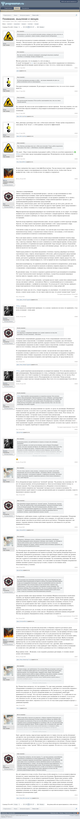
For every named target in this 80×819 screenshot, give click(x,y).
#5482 (76, 91)
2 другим (28, 364)
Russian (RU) (11, 813)
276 (31, 27)
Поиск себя (13, 21)
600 (38, 27)
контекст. (10, 24)
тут (32, 63)
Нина (4, 89)
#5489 (76, 361)
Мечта (21, 116)
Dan (31, 21)
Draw (18, 299)
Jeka (24, 299)
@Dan (18, 154)
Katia (24, 364)
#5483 (76, 113)
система (30, 24)
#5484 (76, 133)
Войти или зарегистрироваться (69, 1)
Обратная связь (54, 813)
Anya (4, 43)
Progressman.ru (8, 8)
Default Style (4, 813)
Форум (17, 8)
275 (28, 27)
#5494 (76, 527)
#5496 (76, 618)
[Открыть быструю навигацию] (76, 15)
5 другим (28, 299)
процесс (24, 24)
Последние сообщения (8, 10)
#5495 (76, 567)
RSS (78, 813)
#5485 (76, 159)
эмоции (36, 24)
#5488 (76, 316)
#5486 (76, 178)
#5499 (76, 748)
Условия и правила (74, 815)
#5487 (76, 296)
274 (26, 27)
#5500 (76, 795)
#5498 (76, 705)
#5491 (76, 429)
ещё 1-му (28, 659)
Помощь (61, 813)
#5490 (76, 383)
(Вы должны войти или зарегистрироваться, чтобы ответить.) (62, 804)
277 (33, 27)
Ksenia (5, 318)
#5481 (76, 67)
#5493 (76, 494)
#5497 (76, 656)
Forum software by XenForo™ (14, 815)
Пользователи (25, 8)
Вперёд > (42, 27)
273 (24, 27)
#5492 (76, 462)
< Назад (15, 27)
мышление (17, 24)
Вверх (74, 813)
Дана (18, 70)
